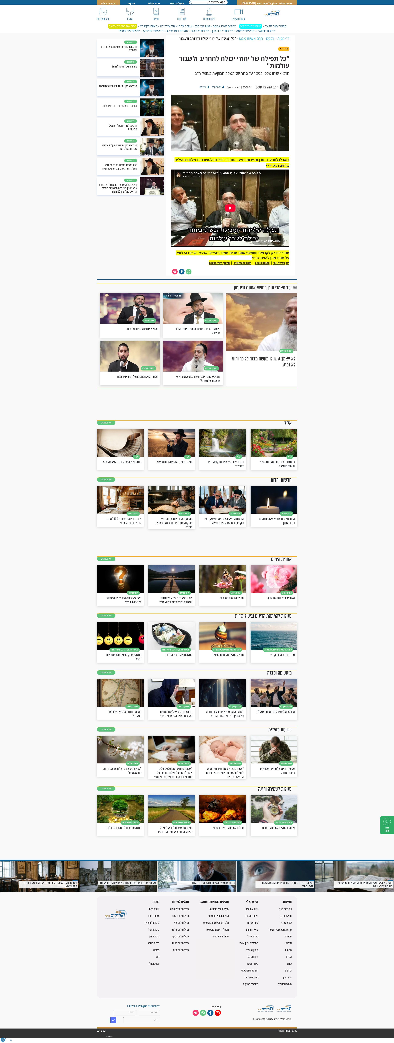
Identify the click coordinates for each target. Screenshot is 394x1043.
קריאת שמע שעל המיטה (280, 929)
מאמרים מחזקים (250, 984)
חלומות (288, 950)
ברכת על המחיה (152, 922)
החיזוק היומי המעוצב (219, 263)
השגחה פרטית (251, 977)
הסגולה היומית (262, 263)
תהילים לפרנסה (245, 31)
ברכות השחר (153, 943)
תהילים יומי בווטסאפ (219, 909)
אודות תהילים (154, 3)
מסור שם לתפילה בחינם (122, 26)
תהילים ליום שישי (181, 950)
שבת (289, 963)
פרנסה (156, 950)
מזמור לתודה (167, 26)
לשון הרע (287, 977)
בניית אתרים (109, 1036)
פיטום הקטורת (148, 26)
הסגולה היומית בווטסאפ (217, 929)
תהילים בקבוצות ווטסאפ (214, 902)
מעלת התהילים (285, 984)
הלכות (289, 957)
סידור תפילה (252, 963)
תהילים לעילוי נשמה (224, 26)
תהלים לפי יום (180, 902)
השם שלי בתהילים (250, 26)
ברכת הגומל (154, 929)
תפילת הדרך (286, 916)
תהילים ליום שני (200, 31)
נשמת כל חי (185, 26)
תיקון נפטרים (252, 950)
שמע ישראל (286, 922)
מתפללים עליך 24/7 (248, 943)
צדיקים (288, 970)
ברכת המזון (154, 936)
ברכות (156, 902)
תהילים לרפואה (266, 31)
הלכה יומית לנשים (242, 263)
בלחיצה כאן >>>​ (277, 165)
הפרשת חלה (153, 963)
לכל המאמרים (106, 422)
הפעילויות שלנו (177, 3)
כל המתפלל (252, 936)
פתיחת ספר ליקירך (275, 26)
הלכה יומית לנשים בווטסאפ (216, 922)
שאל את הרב (202, 26)
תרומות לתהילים (108, 3)
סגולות (288, 943)
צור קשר (131, 3)
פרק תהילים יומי (281, 263)
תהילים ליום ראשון (222, 31)
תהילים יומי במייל (221, 936)
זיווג (157, 957)
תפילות (287, 902)
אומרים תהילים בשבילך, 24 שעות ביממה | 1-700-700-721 (267, 3)
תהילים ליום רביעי (153, 31)
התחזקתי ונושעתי (249, 970)
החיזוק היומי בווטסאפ (218, 916)
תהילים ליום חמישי (129, 31)
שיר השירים (252, 922)
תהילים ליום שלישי (177, 31)
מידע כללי (252, 902)
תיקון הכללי (252, 957)
